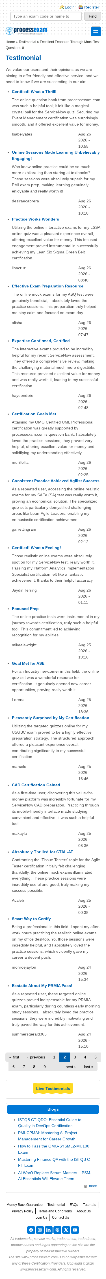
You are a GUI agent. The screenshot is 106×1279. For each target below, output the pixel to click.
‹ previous (36, 1057)
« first (14, 1057)
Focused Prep (25, 608)
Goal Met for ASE (28, 663)
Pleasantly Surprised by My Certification (50, 717)
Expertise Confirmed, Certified (41, 340)
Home (10, 42)
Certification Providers (48, 1263)
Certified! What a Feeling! (36, 547)
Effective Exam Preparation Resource (47, 286)
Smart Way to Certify (31, 918)
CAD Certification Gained (36, 785)
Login (70, 7)
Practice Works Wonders (35, 219)
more (93, 1186)
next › (71, 1066)
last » (89, 1066)
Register (91, 7)
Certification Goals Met (34, 414)
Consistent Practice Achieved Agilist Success (55, 480)
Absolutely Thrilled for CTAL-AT (42, 852)
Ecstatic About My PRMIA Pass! (42, 985)
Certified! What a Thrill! (34, 91)
